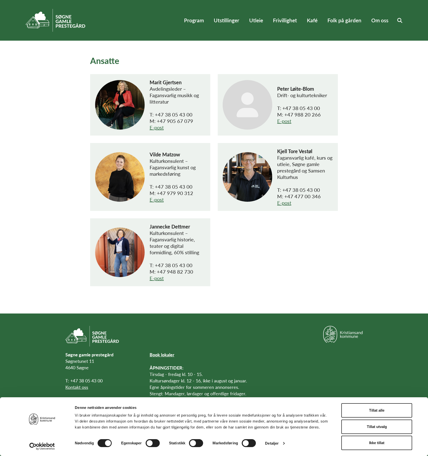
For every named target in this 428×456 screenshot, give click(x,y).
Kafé (312, 20)
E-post (157, 127)
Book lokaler (162, 354)
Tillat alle (376, 410)
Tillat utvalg (377, 427)
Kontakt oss (76, 387)
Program (194, 20)
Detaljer (272, 443)
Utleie (256, 20)
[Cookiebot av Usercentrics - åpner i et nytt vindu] (42, 446)
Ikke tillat (376, 443)
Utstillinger (226, 20)
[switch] (153, 443)
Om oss (379, 20)
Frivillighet (285, 20)
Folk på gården (344, 20)
